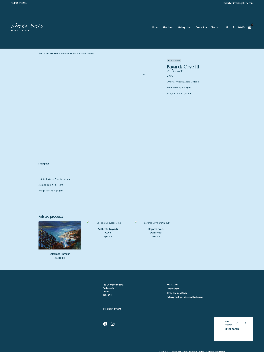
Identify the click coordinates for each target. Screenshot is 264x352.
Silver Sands (232, 329)
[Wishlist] (233, 27)
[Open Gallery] (144, 73)
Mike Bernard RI (175, 71)
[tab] (43, 163)
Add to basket (60, 238)
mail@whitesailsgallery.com (238, 3)
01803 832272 (19, 3)
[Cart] (249, 27)
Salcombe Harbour (60, 253)
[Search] (227, 27)
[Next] (245, 323)
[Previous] (237, 323)
